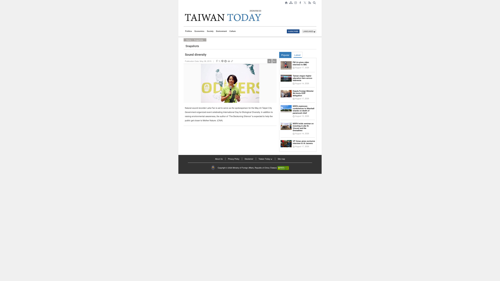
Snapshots (198, 40)
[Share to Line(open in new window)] (222, 61)
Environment (221, 31)
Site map (281, 159)
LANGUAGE (308, 31)
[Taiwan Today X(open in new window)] (305, 3)
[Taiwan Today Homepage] (286, 3)
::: (184, 6)
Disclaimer (249, 159)
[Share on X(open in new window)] (219, 61)
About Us (219, 159)
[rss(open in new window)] (310, 3)
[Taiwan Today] (223, 17)
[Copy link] (232, 61)
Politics (188, 31)
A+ (274, 61)
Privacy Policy (233, 159)
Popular (285, 55)
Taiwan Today (265, 159)
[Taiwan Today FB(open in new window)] (300, 3)
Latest (297, 55)
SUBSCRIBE (293, 31)
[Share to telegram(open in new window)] (225, 61)
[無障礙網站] (283, 167)
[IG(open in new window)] (295, 3)
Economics (199, 31)
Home (188, 40)
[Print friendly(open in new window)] (229, 61)
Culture (232, 31)
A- (270, 61)
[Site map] (291, 3)
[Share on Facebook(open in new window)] (216, 61)
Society (210, 31)
